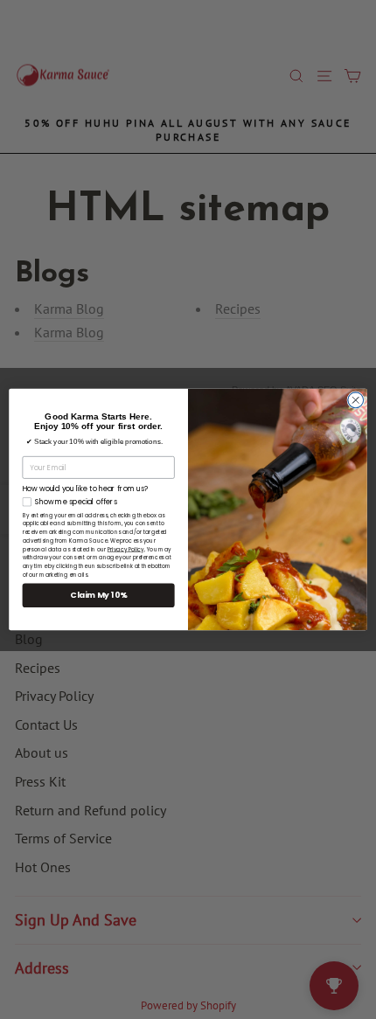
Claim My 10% (98, 595)
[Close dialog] (356, 400)
